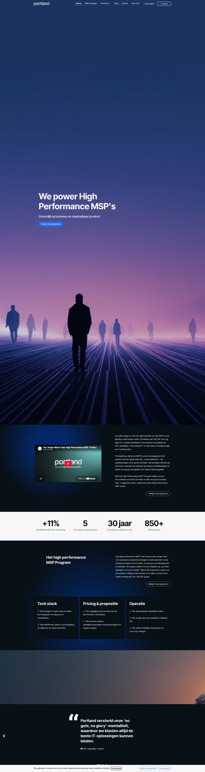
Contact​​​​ (164, 4)
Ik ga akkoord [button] (164, 768)
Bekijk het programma (51, 224)
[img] (8, 736)
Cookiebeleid (116, 768)
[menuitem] (78, 2)
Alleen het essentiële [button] (148, 768)
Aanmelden (149, 4)
